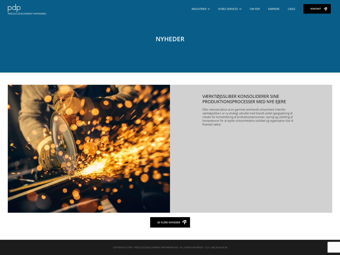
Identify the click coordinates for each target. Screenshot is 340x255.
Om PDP (255, 9)
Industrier (199, 9)
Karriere (274, 9)
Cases (291, 9)
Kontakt (315, 8)
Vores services (228, 9)
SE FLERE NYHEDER (168, 222)
